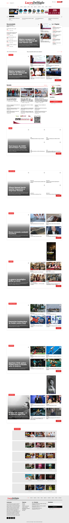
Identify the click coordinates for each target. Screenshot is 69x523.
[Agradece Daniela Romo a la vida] (53, 399)
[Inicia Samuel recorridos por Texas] (37, 188)
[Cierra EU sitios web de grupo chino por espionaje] (37, 320)
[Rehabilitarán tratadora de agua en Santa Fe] (37, 133)
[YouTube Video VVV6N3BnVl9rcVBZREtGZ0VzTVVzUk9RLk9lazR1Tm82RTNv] (50, 466)
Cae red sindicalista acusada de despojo (12, 99)
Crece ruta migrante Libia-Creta (39, 18)
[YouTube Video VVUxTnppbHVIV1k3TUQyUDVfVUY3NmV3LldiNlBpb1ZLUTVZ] (30, 487)
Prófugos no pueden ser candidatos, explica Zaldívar (45, 31)
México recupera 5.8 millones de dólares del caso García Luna (28, 40)
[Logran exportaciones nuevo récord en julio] (37, 218)
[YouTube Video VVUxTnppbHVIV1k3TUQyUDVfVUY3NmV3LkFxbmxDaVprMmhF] (40, 487)
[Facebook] (57, 51)
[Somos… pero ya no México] (53, 266)
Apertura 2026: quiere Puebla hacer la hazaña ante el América (18, 364)
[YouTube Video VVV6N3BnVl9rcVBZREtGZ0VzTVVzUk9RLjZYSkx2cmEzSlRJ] (30, 466)
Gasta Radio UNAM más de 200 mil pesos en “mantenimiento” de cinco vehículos (53, 284)
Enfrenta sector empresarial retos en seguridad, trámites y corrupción (41, 111)
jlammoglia (23, 102)
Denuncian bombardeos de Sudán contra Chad (14, 19)
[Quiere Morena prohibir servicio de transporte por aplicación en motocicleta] (53, 145)
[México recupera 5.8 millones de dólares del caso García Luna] (29, 35)
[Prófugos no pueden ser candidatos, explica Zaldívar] (46, 26)
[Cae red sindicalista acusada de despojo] (13, 92)
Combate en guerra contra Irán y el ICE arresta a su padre (57, 31)
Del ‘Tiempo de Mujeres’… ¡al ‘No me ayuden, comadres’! (37, 284)
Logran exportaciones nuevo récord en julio (37, 223)
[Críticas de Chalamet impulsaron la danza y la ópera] (37, 399)
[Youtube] (61, 51)
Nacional (8, 30)
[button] (12, 3)
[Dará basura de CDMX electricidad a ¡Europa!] (19, 141)
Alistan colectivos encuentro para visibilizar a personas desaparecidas (41, 100)
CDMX (31, 137)
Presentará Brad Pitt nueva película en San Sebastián (56, 39)
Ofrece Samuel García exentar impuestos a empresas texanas (52, 78)
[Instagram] (58, 51)
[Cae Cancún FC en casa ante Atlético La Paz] (37, 363)
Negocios (31, 235)
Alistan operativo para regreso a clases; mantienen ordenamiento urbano (13, 108)
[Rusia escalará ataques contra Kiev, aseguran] (37, 308)
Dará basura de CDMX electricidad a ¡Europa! (17, 147)
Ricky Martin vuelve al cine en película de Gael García (57, 28)
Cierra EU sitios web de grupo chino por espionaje (53, 19)
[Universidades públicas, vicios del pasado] (37, 266)
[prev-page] (7, 17)
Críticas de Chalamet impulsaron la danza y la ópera (37, 406)
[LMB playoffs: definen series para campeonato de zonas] (37, 350)
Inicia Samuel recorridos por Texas (35, 194)
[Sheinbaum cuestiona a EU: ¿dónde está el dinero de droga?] (46, 36)
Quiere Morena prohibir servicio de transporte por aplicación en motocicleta (53, 152)
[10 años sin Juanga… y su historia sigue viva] (19, 407)
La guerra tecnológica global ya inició (17, 280)
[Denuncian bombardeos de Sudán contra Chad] (19, 316)
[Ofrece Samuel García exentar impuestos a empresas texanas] (53, 72)
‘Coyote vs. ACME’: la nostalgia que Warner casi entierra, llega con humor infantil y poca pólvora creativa (37, 418)
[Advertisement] (34, 163)
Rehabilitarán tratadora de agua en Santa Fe (37, 138)
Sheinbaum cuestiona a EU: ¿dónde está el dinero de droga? (45, 41)
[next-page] (61, 17)
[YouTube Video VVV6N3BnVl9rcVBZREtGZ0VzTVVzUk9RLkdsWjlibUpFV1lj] (40, 466)
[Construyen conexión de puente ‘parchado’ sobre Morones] (37, 176)
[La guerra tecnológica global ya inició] (19, 274)
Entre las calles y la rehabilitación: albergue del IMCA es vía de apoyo (27, 100)
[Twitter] (60, 51)
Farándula (54, 26)
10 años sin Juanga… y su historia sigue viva (18, 413)
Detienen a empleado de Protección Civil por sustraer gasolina (13, 105)
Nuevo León (32, 180)
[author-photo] (7, 101)
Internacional (54, 30)
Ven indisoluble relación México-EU (51, 236)
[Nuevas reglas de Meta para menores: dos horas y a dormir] (53, 320)
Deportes (31, 355)
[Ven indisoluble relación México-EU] (53, 230)
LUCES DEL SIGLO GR (10, 101)
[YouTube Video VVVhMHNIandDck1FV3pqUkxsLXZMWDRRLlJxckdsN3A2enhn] (50, 476)
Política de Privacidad (58, 103)
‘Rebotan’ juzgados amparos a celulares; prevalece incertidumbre (57, 36)
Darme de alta (55, 101)
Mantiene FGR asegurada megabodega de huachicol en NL (52, 182)
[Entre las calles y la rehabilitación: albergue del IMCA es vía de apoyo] (27, 92)
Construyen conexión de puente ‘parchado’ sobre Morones (37, 182)
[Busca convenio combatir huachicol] (19, 226)
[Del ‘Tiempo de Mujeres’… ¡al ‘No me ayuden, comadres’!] (37, 278)
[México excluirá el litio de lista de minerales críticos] (53, 218)
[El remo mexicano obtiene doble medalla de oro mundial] (53, 363)
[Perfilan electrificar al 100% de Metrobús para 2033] (37, 145)
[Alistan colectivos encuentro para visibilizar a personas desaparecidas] (41, 92)
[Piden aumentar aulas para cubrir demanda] (53, 188)
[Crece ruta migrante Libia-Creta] (53, 308)
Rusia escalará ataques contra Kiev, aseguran (28, 18)
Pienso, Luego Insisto (33, 282)
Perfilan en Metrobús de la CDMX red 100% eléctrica (53, 139)
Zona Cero (47, 282)
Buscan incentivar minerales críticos (36, 236)
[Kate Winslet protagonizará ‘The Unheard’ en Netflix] (53, 412)
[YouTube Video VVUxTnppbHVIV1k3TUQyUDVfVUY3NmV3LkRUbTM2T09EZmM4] (50, 487)
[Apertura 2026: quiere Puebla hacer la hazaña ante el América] (19, 358)
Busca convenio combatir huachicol (18, 233)
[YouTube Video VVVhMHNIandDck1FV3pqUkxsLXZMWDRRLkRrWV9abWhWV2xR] (30, 476)
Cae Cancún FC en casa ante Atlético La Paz (37, 368)
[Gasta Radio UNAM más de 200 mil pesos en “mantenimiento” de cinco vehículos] (53, 278)
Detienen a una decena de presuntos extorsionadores (41, 108)
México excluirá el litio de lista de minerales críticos (53, 224)
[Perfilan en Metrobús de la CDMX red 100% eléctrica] (53, 133)
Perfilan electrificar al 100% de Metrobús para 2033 (37, 152)
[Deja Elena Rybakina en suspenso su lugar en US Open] (53, 350)
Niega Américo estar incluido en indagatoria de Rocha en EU (37, 78)
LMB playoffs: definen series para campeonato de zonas (37, 357)
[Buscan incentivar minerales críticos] (37, 230)
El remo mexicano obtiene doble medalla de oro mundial (53, 369)
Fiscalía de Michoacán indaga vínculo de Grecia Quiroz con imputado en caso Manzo (12, 33)
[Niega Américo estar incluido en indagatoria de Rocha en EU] (37, 72)
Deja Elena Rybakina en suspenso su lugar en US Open (53, 357)
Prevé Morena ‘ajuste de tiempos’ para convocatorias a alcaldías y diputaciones (27, 111)
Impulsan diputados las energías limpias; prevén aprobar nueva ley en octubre (27, 108)
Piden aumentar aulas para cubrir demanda (53, 194)
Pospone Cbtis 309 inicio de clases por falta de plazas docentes (13, 111)
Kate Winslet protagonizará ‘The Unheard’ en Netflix (53, 418)
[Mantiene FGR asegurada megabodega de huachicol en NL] (53, 176)
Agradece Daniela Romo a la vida (51, 405)
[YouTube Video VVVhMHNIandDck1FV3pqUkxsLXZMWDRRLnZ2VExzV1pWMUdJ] (40, 476)
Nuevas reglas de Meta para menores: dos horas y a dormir (53, 326)
